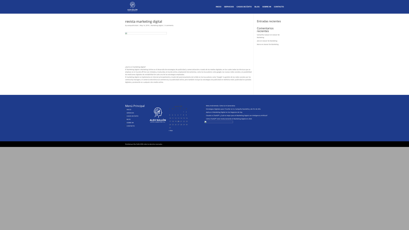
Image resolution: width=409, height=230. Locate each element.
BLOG (257, 7)
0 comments (169, 25)
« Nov (171, 130)
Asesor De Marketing (269, 41)
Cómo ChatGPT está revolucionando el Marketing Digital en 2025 (229, 119)
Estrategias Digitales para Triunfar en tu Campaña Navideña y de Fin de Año (233, 109)
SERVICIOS (229, 7)
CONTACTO (279, 7)
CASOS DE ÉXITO (244, 7)
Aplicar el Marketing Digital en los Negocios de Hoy (224, 112)
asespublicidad (132, 25)
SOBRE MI (266, 7)
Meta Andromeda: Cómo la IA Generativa (220, 106)
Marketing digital (157, 25)
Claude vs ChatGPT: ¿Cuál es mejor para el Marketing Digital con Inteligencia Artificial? (236, 115)
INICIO (218, 7)
